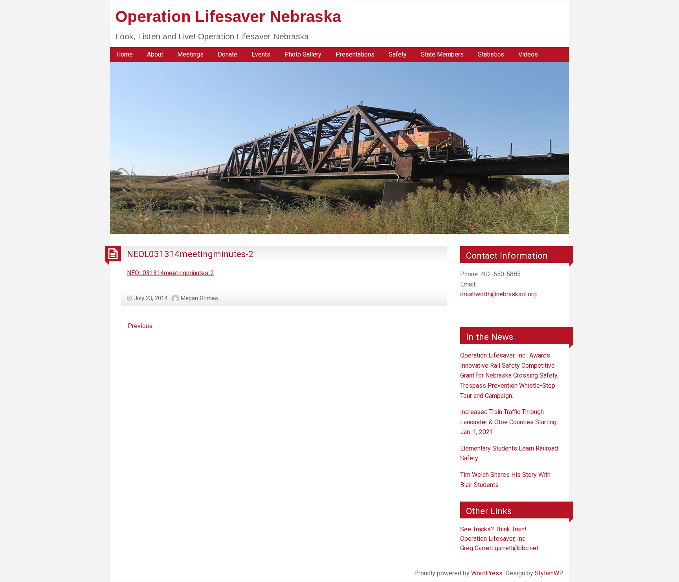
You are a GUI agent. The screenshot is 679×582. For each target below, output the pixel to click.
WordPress (487, 573)
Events (260, 54)
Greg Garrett (476, 548)
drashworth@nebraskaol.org (498, 294)
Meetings (190, 54)
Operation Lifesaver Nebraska (228, 16)
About (155, 54)
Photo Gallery (302, 54)
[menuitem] (124, 54)
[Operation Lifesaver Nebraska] (339, 147)
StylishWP (549, 573)
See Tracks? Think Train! (493, 529)
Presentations (355, 54)
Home (124, 54)
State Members (442, 54)
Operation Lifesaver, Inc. (493, 538)
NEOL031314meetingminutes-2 (190, 254)
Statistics (491, 54)
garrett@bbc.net (516, 548)
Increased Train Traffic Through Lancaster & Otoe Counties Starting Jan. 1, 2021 (508, 422)
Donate (227, 54)
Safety (398, 54)
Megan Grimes (199, 298)
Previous (140, 326)
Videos (528, 54)
